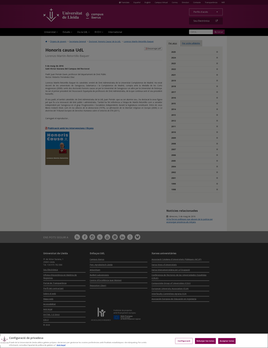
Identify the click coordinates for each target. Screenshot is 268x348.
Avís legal (61, 345)
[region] (134, 340)
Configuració (184, 341)
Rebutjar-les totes (205, 341)
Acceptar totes (227, 341)
